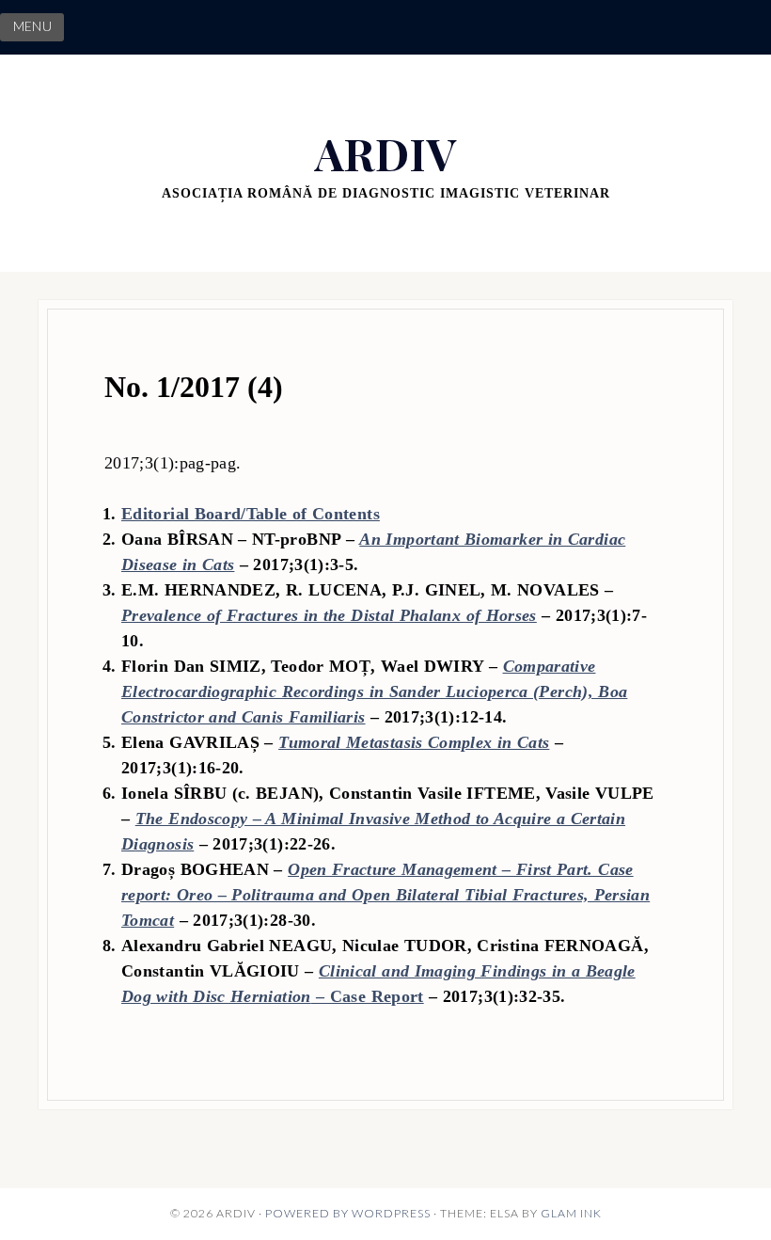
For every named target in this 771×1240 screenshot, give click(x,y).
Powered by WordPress (348, 1213)
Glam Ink (571, 1213)
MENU (32, 26)
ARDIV (385, 153)
